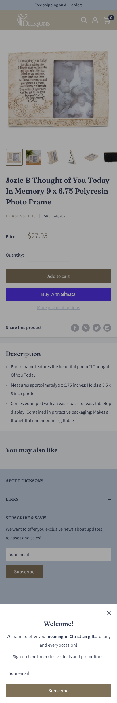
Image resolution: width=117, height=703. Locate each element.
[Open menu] (8, 20)
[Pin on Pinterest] (86, 327)
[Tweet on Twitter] (97, 327)
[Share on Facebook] (75, 327)
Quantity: (15, 255)
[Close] (109, 613)
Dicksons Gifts (20, 216)
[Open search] (84, 20)
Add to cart (58, 276)
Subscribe (58, 690)
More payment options (58, 307)
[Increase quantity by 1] (64, 255)
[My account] (95, 20)
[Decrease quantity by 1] (34, 255)
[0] (106, 20)
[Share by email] (107, 327)
